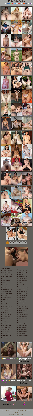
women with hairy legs (24, 276)
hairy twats (21, 321)
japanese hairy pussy (24, 272)
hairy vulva (21, 333)
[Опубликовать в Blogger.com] (5, 3)
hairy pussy (21, 299)
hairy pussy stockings (24, 316)
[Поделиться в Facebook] (8, 3)
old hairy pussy (22, 291)
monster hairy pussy (7, 333)
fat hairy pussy (6, 318)
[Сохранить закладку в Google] (10, 3)
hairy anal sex (6, 272)
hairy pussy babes (7, 282)
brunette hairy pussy (7, 297)
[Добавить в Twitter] (28, 3)
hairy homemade (7, 335)
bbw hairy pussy (6, 285)
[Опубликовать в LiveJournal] (17, 3)
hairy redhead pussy (24, 304)
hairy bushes (5, 331)
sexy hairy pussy (23, 308)
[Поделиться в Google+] (12, 3)
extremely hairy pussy (8, 316)
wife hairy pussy (22, 335)
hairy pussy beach (7, 287)
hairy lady (21, 274)
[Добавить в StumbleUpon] (24, 3)
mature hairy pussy (23, 282)
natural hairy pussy (23, 289)
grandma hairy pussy (8, 327)
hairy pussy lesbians (24, 278)
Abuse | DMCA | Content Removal (10, 410)
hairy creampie (6, 308)
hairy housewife (22, 270)
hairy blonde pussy (7, 295)
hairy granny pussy (7, 329)
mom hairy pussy (23, 287)
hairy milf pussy (22, 285)
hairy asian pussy (7, 276)
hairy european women (8, 314)
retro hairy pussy (23, 306)
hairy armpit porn (7, 274)
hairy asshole (6, 280)
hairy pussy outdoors (24, 295)
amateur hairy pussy (7, 270)
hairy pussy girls (6, 325)
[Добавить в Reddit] (22, 3)
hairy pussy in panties (24, 297)
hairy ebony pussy (7, 312)
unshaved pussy (23, 323)
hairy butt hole (6, 299)
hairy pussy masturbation (25, 280)
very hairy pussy (23, 329)
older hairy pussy (23, 293)
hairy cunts (5, 310)
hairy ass (4, 278)
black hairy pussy (7, 293)
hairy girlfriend (6, 323)
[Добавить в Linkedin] (15, 3)
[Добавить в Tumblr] (26, 3)
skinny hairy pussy (23, 310)
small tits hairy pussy (24, 312)
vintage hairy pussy (23, 331)
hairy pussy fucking (7, 321)
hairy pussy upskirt (23, 325)
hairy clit (4, 304)
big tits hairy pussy (7, 291)
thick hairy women (23, 318)
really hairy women (23, 301)
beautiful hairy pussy (8, 289)
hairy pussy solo (23, 314)
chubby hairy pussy (7, 301)
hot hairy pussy (6, 337)
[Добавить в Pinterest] (19, 3)
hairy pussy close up (8, 306)
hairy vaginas (22, 327)
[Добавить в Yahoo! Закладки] (31, 3)
